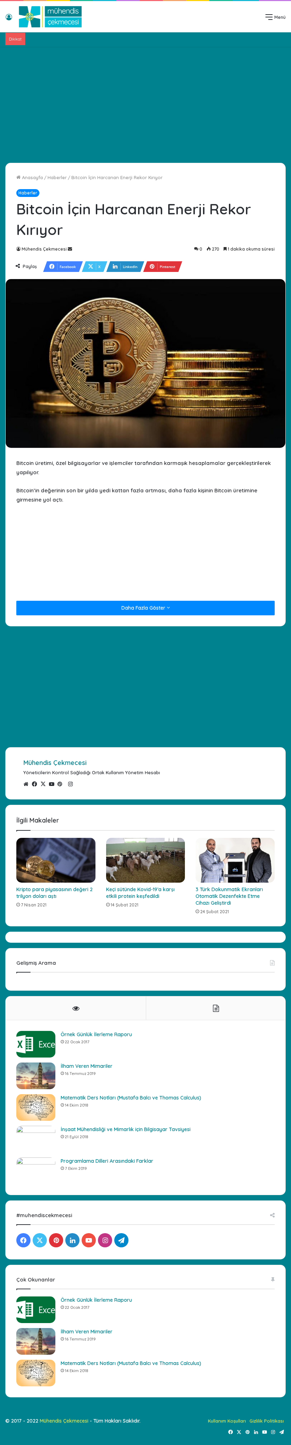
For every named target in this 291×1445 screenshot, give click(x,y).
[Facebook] (36, 784)
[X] (44, 784)
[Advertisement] (145, 102)
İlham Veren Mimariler (86, 1066)
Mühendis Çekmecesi (44, 249)
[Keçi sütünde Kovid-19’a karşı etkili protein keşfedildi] (145, 860)
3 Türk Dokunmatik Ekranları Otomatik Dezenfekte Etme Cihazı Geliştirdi (229, 896)
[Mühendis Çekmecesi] (50, 16)
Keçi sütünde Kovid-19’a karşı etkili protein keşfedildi (140, 892)
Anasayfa (32, 177)
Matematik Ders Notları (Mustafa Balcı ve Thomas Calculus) (131, 1098)
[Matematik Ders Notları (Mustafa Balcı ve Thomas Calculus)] (35, 1107)
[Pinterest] (61, 784)
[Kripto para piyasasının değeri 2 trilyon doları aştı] (55, 860)
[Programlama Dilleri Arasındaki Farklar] (35, 1170)
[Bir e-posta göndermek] (70, 249)
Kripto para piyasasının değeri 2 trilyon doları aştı (54, 892)
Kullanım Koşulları (227, 1421)
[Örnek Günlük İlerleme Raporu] (35, 1044)
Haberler (57, 177)
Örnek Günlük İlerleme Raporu (96, 1034)
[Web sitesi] (27, 784)
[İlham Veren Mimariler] (35, 1076)
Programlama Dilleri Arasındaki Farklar (107, 1161)
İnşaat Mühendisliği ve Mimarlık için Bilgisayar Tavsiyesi (126, 1129)
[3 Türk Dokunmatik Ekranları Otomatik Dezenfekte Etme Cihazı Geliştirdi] (235, 860)
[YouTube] (53, 784)
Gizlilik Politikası (266, 1421)
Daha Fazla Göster (144, 608)
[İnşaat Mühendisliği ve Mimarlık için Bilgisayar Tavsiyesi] (35, 1139)
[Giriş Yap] (8, 19)
